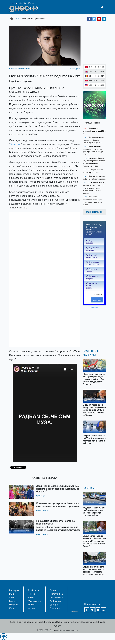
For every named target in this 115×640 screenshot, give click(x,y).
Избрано (13, 605)
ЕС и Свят (11, 596)
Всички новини (94, 212)
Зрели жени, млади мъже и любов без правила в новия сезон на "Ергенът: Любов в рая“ (58, 489)
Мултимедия (34, 601)
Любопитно (34, 590)
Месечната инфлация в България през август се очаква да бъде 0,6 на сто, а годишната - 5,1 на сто (94, 379)
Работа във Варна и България (55, 605)
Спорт (12, 608)
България (14, 590)
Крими (31, 594)
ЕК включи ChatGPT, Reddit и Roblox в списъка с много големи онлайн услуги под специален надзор (94, 188)
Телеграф (15, 144)
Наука (31, 597)
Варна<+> (14, 601)
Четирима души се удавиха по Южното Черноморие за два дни (93, 139)
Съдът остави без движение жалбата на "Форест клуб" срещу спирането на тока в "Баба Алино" (94, 541)
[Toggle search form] (102, 7)
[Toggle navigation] (96, 7)
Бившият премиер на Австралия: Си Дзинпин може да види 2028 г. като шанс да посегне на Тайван (94, 410)
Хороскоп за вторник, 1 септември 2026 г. (94, 131)
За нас (53, 590)
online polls (94, 307)
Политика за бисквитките (56, 596)
